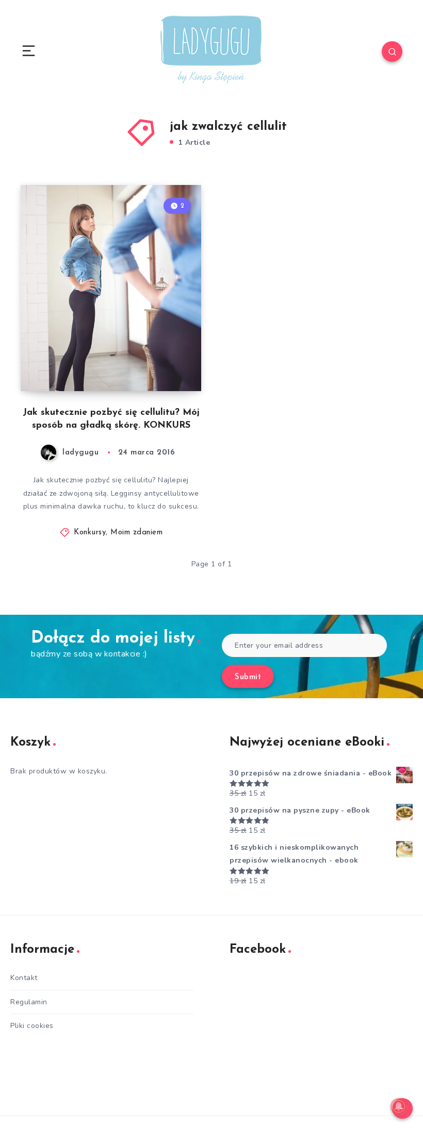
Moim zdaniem (136, 532)
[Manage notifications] (399, 1106)
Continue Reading (165, 362)
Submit (248, 677)
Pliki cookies (32, 1026)
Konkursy (90, 532)
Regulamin (28, 1002)
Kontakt (24, 978)
